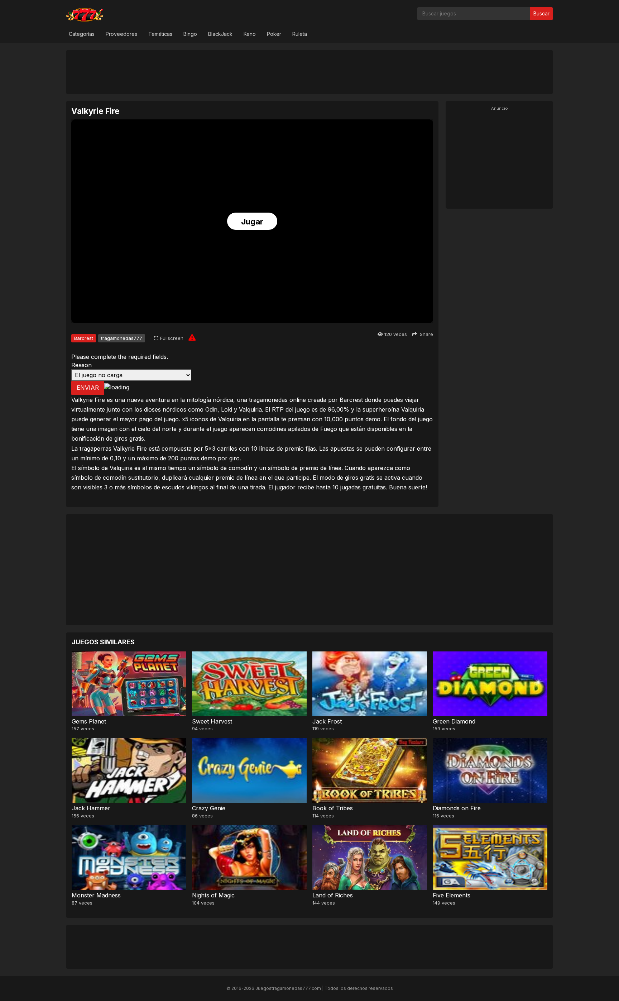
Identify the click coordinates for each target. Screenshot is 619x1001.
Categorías (82, 34)
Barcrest (83, 338)
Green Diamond (454, 721)
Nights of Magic (213, 895)
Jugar (252, 221)
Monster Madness (96, 895)
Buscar (541, 13)
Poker (274, 34)
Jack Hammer (91, 808)
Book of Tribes (332, 808)
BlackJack (220, 34)
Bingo (190, 34)
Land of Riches (332, 895)
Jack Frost (327, 721)
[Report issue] (192, 337)
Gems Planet (89, 721)
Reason (81, 365)
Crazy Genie (208, 808)
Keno (250, 34)
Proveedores (121, 34)
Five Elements (451, 895)
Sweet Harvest (212, 721)
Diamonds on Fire (457, 808)
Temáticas (160, 34)
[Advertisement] (309, 72)
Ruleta (299, 34)
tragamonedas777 (121, 338)
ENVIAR (88, 387)
